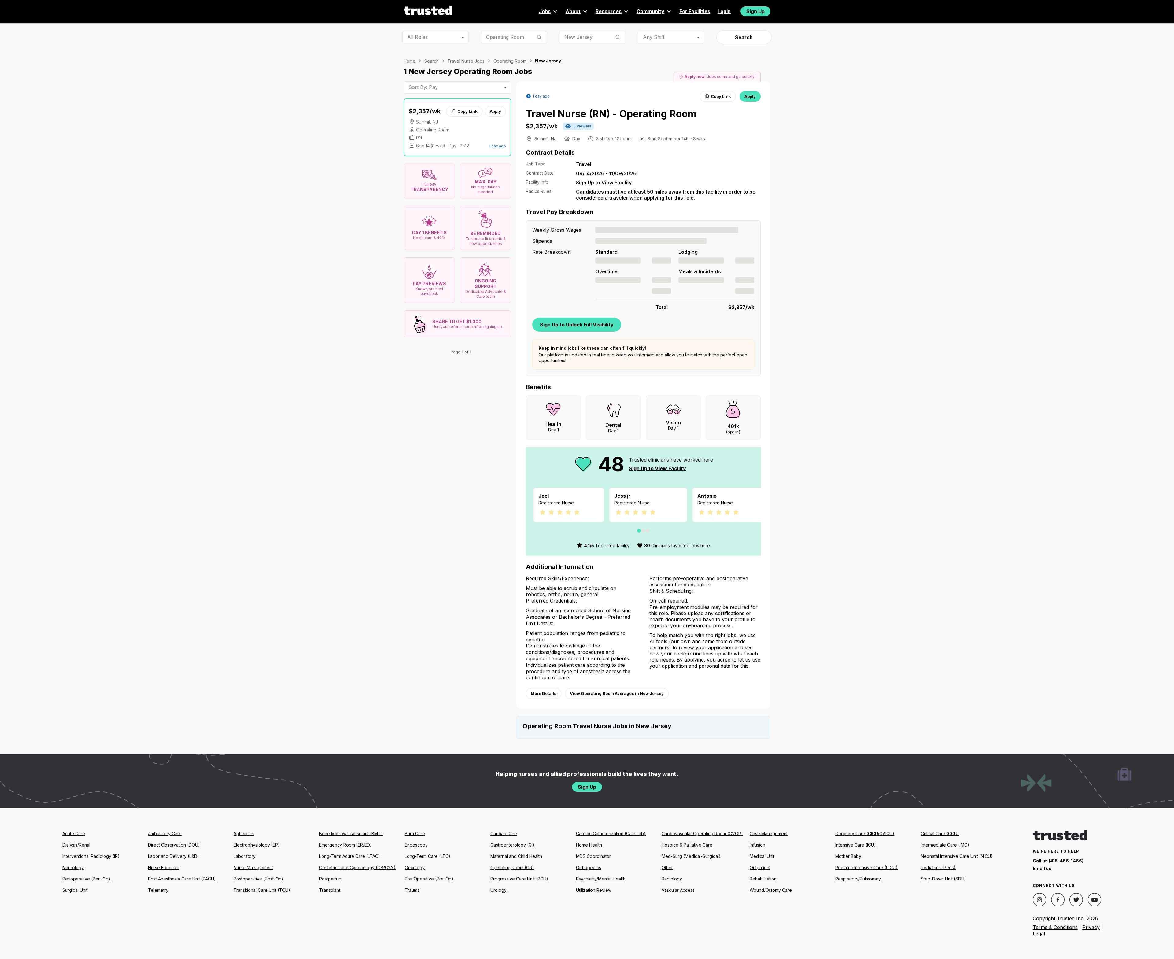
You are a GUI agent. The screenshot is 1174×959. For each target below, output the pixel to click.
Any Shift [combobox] (653, 37)
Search (744, 37)
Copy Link (467, 111)
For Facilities (694, 11)
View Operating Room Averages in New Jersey (617, 693)
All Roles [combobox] (417, 37)
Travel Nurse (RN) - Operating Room (611, 114)
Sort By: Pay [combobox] (423, 87)
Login (724, 11)
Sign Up (755, 11)
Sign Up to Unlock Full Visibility (577, 325)
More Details (543, 693)
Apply (495, 111)
